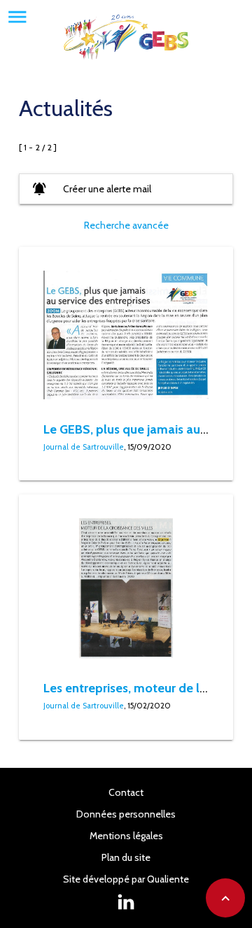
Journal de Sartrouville (83, 447)
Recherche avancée (126, 225)
